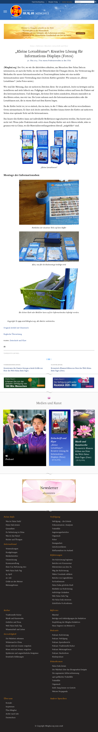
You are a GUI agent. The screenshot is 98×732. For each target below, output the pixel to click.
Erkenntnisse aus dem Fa (62, 567)
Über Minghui (11, 710)
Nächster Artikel (57, 365)
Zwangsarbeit (57, 543)
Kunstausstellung (12, 563)
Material (47, 46)
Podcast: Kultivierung (60, 635)
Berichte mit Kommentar (62, 563)
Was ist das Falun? (13, 535)
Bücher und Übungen (14, 539)
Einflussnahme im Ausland (62, 550)
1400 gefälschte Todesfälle (62, 677)
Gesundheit (10, 528)
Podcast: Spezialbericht (61, 642)
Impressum (10, 706)
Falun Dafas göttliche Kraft (62, 585)
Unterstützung (11, 559)
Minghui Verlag (53, 2)
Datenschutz (11, 717)
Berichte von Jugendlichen (62, 578)
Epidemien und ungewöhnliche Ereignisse (22, 653)
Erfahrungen (56, 555)
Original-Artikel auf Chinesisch (16, 327)
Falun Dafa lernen (13, 525)
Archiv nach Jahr (12, 713)
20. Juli (8, 578)
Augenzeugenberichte (60, 532)
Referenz (39, 46)
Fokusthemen (56, 661)
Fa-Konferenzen (58, 581)
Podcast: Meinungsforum (61, 649)
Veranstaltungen (12, 548)
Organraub (56, 535)
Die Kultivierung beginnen (62, 559)
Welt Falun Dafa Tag (60, 596)
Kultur (7, 610)
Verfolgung (55, 516)
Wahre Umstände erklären (62, 574)
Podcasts (54, 630)
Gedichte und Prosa (13, 622)
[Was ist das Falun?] (16, 11)
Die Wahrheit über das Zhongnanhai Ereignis (69, 669)
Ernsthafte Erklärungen (15, 656)
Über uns (8, 698)
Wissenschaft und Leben (15, 629)
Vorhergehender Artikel (12, 365)
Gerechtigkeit (10, 634)
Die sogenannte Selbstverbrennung (65, 673)
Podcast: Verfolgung (59, 638)
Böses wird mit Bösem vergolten (18, 649)
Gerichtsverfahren (59, 547)
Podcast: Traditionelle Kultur (63, 646)
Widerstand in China (14, 642)
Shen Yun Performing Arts (16, 567)
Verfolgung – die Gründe (61, 521)
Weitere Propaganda (60, 691)
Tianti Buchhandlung (38, 2)
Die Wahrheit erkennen (15, 638)
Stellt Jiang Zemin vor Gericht (64, 687)
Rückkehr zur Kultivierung (62, 588)
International (10, 544)
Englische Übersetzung (13, 334)
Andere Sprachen (67, 2)
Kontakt (9, 703)
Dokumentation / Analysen (62, 525)
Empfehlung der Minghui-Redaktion (66, 622)
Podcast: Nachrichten (60, 653)
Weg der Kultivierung (60, 570)
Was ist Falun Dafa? (13, 521)
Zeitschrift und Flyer (60, 46)
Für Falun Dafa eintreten (61, 599)
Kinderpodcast (57, 656)
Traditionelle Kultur (13, 614)
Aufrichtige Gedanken (60, 592)
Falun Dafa (9, 516)
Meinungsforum (12, 585)
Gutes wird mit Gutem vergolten (18, 646)
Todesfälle (56, 528)
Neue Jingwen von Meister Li (63, 625)
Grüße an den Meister (14, 581)
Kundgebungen (11, 552)
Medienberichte (12, 556)
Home (32, 46)
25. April (9, 574)
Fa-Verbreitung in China (15, 532)
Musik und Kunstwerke (15, 618)
